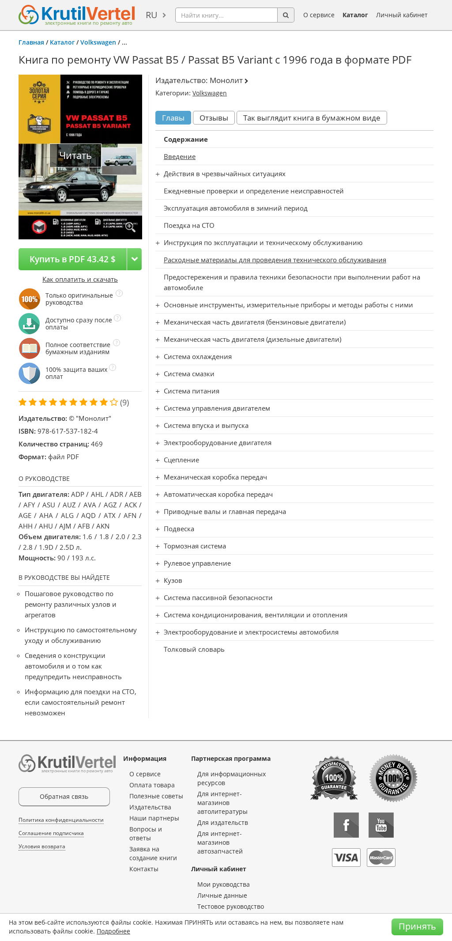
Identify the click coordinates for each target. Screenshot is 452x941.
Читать (75, 155)
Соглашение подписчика (51, 833)
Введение (180, 156)
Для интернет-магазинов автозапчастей (220, 842)
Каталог (355, 15)
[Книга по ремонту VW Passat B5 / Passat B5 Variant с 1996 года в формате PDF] (130, 227)
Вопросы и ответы (145, 833)
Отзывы (214, 118)
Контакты (143, 869)
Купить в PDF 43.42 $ (73, 259)
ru (152, 15)
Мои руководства (223, 884)
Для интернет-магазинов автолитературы (222, 803)
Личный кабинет (402, 15)
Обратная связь (64, 796)
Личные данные (222, 895)
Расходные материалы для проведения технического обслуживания (275, 259)
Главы (173, 118)
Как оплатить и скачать (80, 279)
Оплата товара (152, 785)
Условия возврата (42, 846)
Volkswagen (98, 42)
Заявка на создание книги (153, 853)
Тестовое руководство (230, 906)
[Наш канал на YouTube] (381, 825)
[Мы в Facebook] (346, 825)
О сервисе (319, 15)
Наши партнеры (154, 818)
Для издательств (222, 822)
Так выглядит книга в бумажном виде (311, 118)
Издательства (150, 807)
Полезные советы (156, 796)
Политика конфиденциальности (61, 820)
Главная (31, 42)
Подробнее (113, 931)
